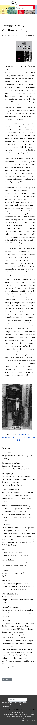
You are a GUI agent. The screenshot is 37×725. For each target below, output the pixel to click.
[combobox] (24, 8)
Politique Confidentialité (28, 721)
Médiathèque (31, 718)
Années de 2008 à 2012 (8, 35)
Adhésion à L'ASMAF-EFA (16, 712)
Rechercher (10, 8)
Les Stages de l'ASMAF (19, 718)
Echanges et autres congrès (14, 716)
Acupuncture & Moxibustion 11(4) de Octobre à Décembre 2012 (18, 437)
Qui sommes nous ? (29, 716)
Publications (32, 714)
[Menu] (4, 3)
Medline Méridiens (30, 712)
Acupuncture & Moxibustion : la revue (15, 714)
